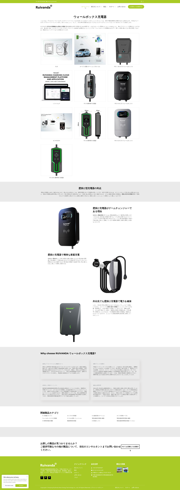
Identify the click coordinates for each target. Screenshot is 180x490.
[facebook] (41, 477)
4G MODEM (56, 140)
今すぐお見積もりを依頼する (130, 447)
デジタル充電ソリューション (74, 418)
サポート (111, 6)
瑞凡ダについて (95, 6)
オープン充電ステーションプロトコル (90, 66)
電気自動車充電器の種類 (98, 418)
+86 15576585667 (41, 1)
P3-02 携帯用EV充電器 (90, 140)
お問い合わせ (121, 6)
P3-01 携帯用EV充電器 (90, 103)
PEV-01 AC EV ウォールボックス (123, 103)
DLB (56, 66)
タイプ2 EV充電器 (71, 415)
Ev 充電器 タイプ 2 (47, 415)
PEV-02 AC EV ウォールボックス (123, 140)
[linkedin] (49, 477)
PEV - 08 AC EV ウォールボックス (123, 66)
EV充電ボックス (96, 420)
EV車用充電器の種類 (47, 420)
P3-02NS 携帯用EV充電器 (56, 177)
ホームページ (85, 6)
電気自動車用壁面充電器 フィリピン (126, 420)
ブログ (76, 477)
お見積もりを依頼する (136, 6)
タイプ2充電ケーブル (122, 415)
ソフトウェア (56, 103)
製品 (104, 6)
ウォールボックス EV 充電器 (49, 418)
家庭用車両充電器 (71, 420)
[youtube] (45, 477)
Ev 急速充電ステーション (98, 415)
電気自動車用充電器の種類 (123, 418)
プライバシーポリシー (97, 487)
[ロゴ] (44, 7)
